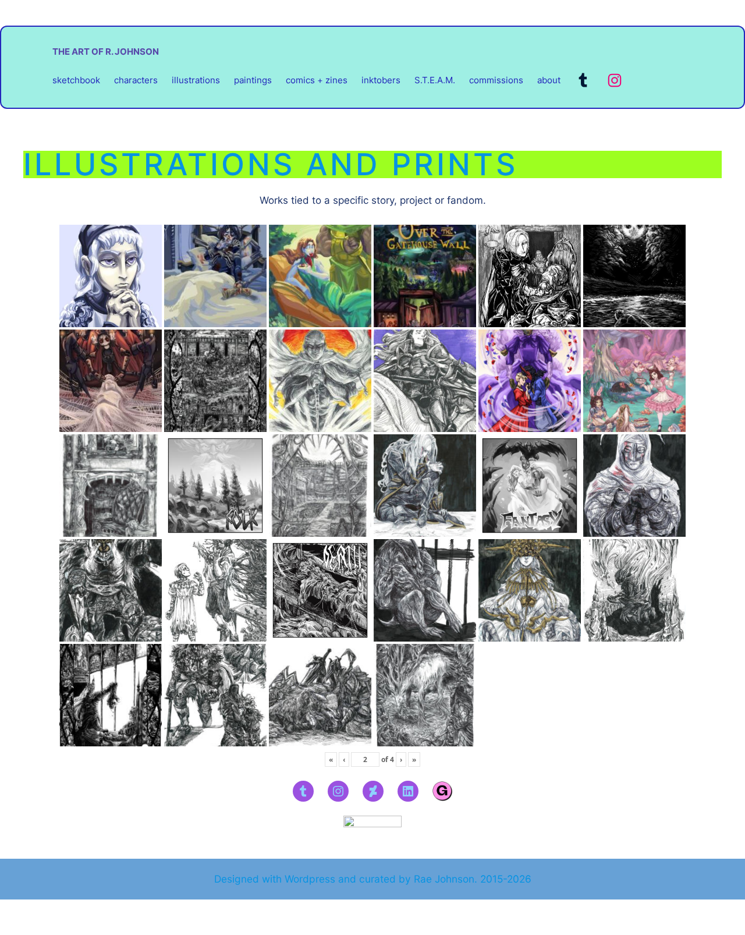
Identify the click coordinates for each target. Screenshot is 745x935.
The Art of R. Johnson (105, 51)
